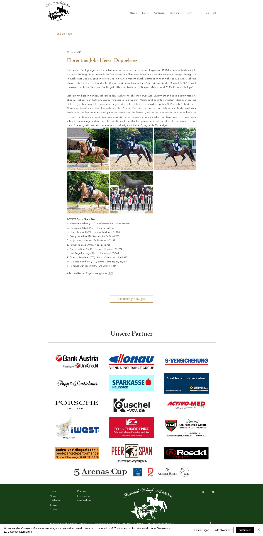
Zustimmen (245, 530)
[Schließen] (259, 530)
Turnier (54, 505)
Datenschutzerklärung (20, 531)
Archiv (53, 509)
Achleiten (55, 500)
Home (53, 491)
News (53, 496)
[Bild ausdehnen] (88, 149)
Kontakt (81, 491)
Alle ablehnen (222, 530)
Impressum (83, 496)
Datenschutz (84, 500)
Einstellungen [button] (201, 530)
